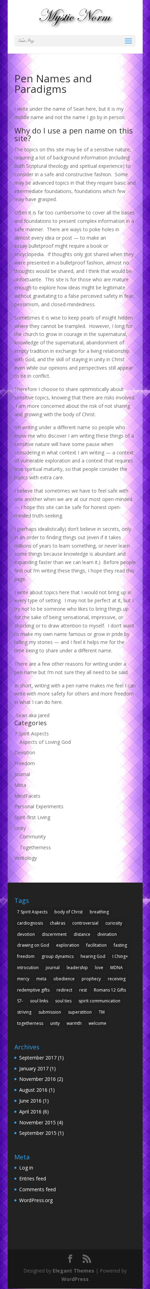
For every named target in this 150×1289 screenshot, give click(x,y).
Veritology (25, 858)
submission (49, 1012)
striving (24, 1012)
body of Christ (68, 912)
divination (107, 934)
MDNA (116, 968)
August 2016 (33, 1089)
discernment (54, 934)
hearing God (93, 956)
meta (41, 979)
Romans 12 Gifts (110, 990)
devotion (26, 934)
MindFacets (27, 796)
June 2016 (30, 1100)
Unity (20, 828)
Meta (20, 785)
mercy (23, 979)
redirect (64, 990)
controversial (85, 923)
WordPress (75, 1279)
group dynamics (58, 956)
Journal (22, 774)
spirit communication (99, 1001)
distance (82, 934)
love (99, 968)
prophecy (91, 979)
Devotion (24, 752)
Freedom (24, 763)
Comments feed (37, 1189)
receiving (117, 979)
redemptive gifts (33, 990)
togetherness (30, 1023)
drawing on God (33, 945)
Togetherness (35, 847)
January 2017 (33, 1068)
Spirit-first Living (32, 817)
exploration (67, 945)
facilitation (96, 945)
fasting (120, 945)
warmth (74, 1023)
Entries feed (32, 1178)
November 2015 (37, 1122)
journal (53, 968)
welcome (97, 1023)
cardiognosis (30, 923)
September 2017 (38, 1057)
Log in (26, 1167)
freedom (26, 956)
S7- (20, 1001)
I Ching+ (120, 956)
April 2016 (30, 1111)
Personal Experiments (38, 806)
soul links (39, 1001)
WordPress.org (36, 1200)
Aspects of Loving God (45, 742)
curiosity (113, 923)
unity (55, 1023)
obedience (64, 979)
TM (102, 1012)
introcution (28, 968)
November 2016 (37, 1079)
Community (33, 836)
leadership (77, 968)
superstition (80, 1012)
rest (83, 990)
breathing (99, 912)
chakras (57, 923)
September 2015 (38, 1133)
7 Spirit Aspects (31, 733)
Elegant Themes (73, 1270)
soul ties (63, 1001)
